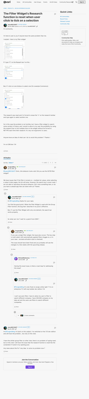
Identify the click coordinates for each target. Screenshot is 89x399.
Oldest (11, 163)
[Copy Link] (37, 26)
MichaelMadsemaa (24, 258)
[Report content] (55, 14)
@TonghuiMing (14, 201)
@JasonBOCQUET (9, 171)
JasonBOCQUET (12, 24)
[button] (14, 50)
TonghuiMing (12, 167)
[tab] (7, 157)
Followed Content (65, 21)
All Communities (64, 16)
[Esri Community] (7, 2)
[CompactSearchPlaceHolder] (76, 2)
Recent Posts (64, 19)
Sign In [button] (30, 367)
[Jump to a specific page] (55, 162)
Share (5, 151)
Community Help (65, 24)
